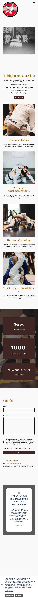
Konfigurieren (9, 591)
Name (5, 406)
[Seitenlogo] (10, 9)
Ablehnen (19, 595)
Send (19, 452)
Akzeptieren (19, 525)
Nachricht (6, 415)
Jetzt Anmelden (19, 97)
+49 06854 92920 (12, 460)
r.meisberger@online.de (14, 463)
